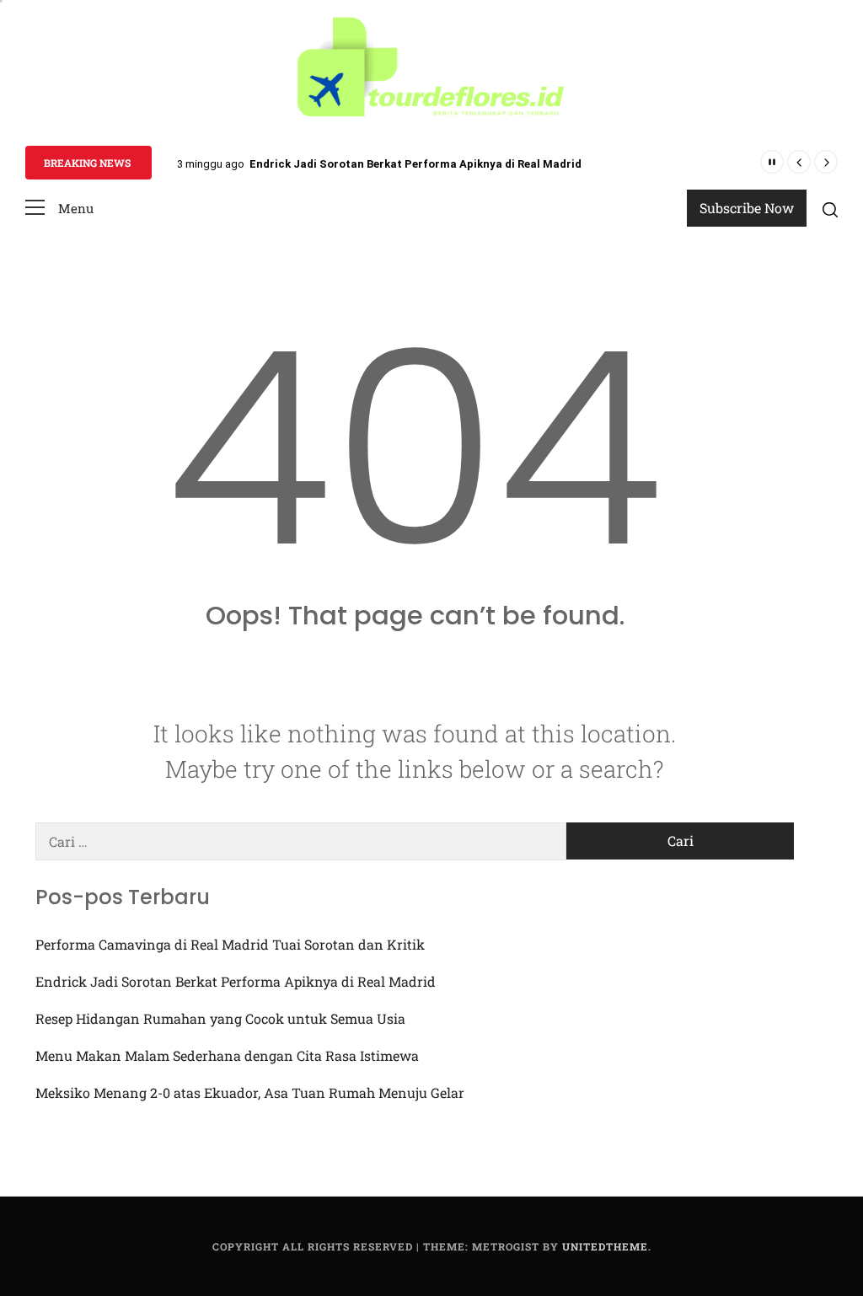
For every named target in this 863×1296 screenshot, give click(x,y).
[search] (830, 210)
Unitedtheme (605, 1246)
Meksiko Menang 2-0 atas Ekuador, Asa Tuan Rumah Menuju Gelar (249, 1092)
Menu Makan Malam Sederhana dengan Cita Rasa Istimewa (227, 1055)
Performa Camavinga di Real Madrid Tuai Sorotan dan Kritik (230, 944)
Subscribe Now (747, 208)
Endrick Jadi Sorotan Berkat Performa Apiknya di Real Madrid (415, 164)
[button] (59, 208)
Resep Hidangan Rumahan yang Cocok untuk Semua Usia (220, 1018)
